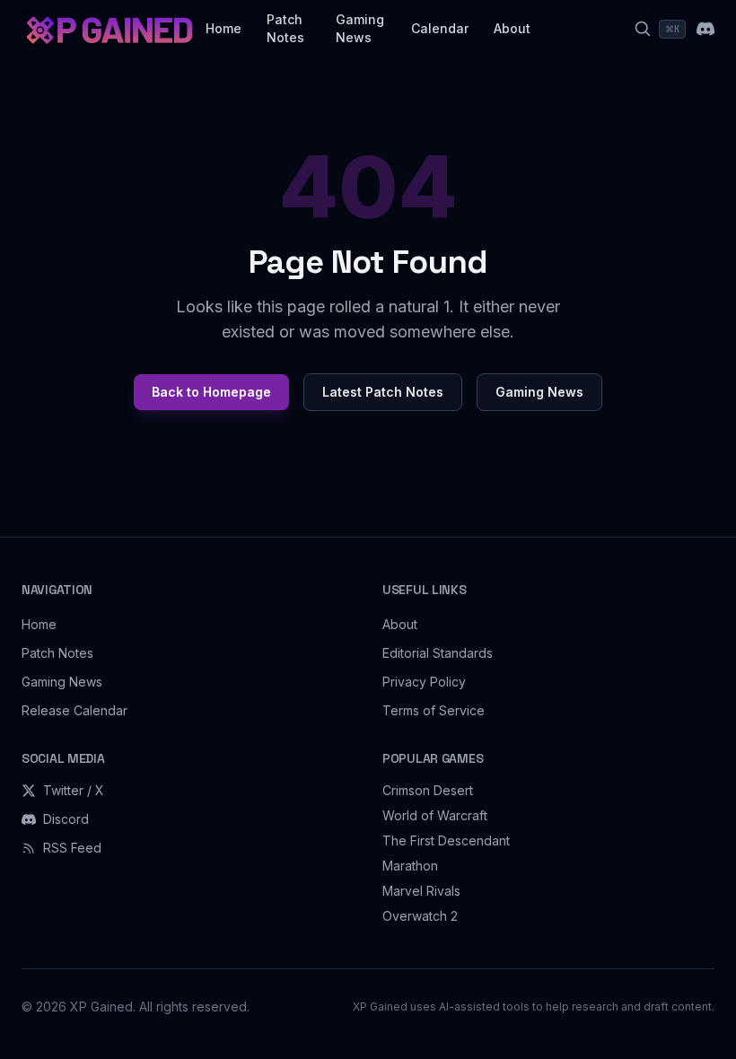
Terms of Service (433, 710)
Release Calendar (74, 710)
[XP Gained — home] (109, 29)
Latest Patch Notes (382, 391)
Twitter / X (73, 790)
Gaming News (360, 28)
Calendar (440, 28)
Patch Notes (285, 28)
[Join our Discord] (705, 29)
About (512, 28)
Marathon (410, 865)
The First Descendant (446, 840)
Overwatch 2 (420, 915)
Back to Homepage (211, 391)
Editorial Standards (437, 653)
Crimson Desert (427, 790)
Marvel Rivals (421, 890)
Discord (66, 819)
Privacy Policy (424, 681)
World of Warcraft (434, 815)
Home (223, 28)
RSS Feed (72, 847)
